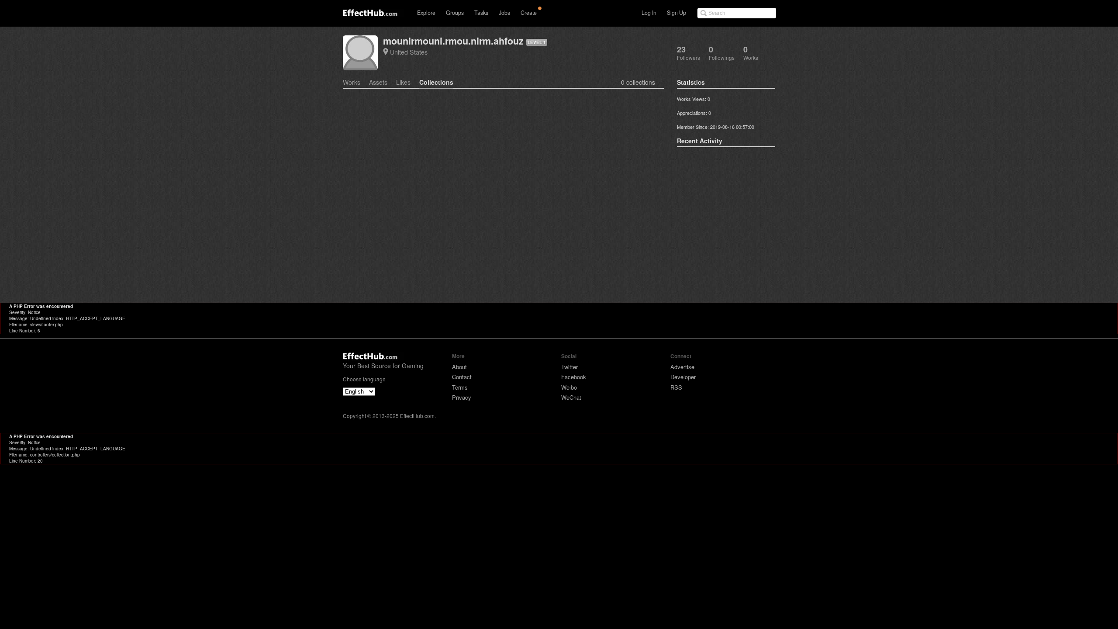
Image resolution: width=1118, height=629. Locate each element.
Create (529, 13)
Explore (426, 13)
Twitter (569, 367)
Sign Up (676, 13)
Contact (462, 377)
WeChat (571, 397)
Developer (683, 377)
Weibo (569, 387)
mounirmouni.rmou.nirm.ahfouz (453, 41)
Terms (460, 387)
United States (409, 51)
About (459, 367)
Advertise (682, 367)
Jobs (504, 13)
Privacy (461, 397)
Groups (455, 13)
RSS (676, 387)
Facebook (573, 377)
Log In (649, 13)
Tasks (481, 13)
